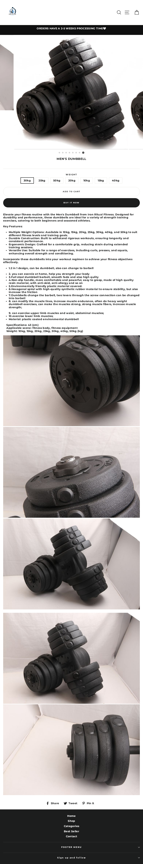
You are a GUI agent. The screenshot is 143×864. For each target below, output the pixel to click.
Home (71, 815)
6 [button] (76, 153)
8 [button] (83, 153)
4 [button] (70, 153)
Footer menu (71, 847)
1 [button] (60, 153)
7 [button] (80, 153)
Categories (71, 826)
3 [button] (66, 153)
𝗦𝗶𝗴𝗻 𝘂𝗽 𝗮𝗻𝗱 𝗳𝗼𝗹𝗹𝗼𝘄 (71, 857)
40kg (115, 180)
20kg (71, 180)
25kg (42, 180)
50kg (56, 180)
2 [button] (63, 153)
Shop (71, 820)
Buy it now (71, 202)
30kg (27, 180)
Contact (71, 836)
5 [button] (73, 153)
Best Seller (71, 831)
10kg (86, 180)
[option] (71, 28)
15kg (101, 180)
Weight (71, 174)
